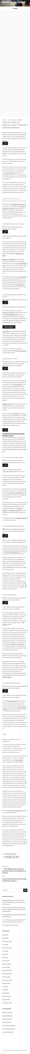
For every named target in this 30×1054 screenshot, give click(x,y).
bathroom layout (12, 701)
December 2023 (7, 970)
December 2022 (7, 1003)
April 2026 (5, 938)
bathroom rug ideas (7, 312)
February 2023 (6, 996)
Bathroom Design (10, 854)
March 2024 (5, 961)
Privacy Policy (6, 1050)
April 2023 (5, 990)
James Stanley (23, 277)
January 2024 (6, 967)
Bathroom (8, 856)
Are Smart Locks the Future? (10, 925)
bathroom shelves (15, 510)
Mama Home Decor (13, 2)
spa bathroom (21, 284)
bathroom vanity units (17, 644)
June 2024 (5, 951)
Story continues (9, 327)
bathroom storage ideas (16, 493)
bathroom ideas (10, 173)
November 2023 (7, 973)
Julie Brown (15, 413)
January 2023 (6, 999)
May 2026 (5, 935)
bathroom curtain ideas (11, 314)
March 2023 (5, 993)
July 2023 (5, 986)
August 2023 (6, 983)
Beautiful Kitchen (7, 1019)
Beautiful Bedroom (7, 1016)
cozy (13, 856)
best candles (17, 384)
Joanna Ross (5, 331)
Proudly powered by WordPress (19, 1050)
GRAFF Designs (6, 677)
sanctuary (8, 857)
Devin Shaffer (19, 760)
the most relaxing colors (16, 810)
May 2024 (5, 954)
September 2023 (7, 980)
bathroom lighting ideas (12, 552)
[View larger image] (5, 143)
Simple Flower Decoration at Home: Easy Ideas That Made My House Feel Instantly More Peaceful (14, 909)
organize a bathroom (22, 518)
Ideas (18, 856)
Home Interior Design (8, 1029)
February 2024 (6, 964)
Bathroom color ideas (8, 259)
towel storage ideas (20, 350)
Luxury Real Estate (7, 1032)
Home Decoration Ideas (9, 1025)
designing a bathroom (18, 204)
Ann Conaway (18, 120)
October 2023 (6, 977)
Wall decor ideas (7, 404)
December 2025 (7, 941)
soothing (15, 857)
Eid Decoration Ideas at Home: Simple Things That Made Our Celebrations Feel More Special (13, 902)
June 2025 (5, 944)
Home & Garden (6, 1022)
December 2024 (7, 948)
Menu (15, 8)
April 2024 (5, 957)
